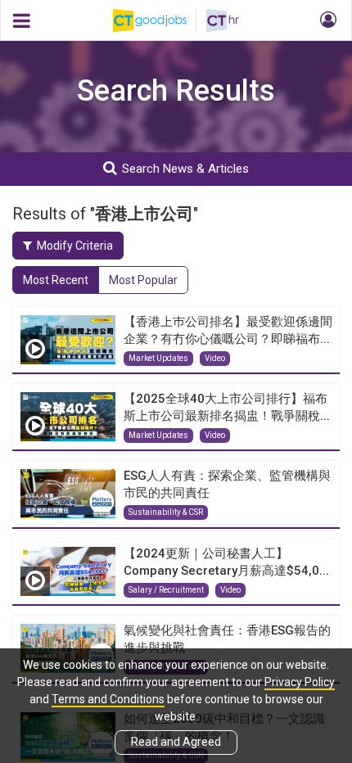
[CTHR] (222, 20)
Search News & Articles (185, 168)
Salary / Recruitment (166, 589)
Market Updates (158, 358)
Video (215, 358)
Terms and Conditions (108, 699)
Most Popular (143, 280)
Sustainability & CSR (166, 512)
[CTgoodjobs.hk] (159, 20)
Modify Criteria (75, 245)
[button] (326, 20)
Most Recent (55, 280)
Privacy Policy (299, 682)
